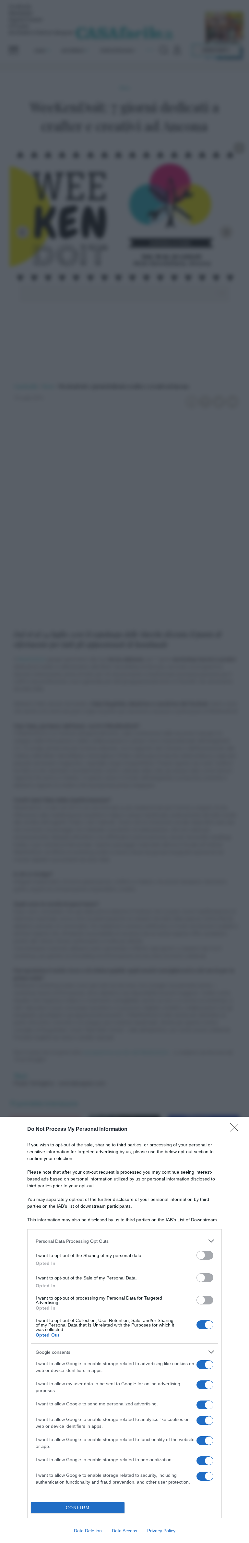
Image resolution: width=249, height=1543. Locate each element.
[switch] (204, 1255)
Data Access (124, 1530)
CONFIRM (78, 1507)
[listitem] (124, 1241)
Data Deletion (88, 1530)
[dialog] (124, 1330)
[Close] (236, 1129)
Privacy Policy (161, 1530)
